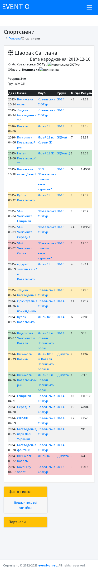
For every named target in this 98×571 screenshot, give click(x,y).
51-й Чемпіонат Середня (24, 232)
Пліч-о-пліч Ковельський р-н (27, 380)
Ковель (22, 126)
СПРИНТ (23, 418)
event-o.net (47, 565)
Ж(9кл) (62, 137)
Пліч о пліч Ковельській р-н (26, 142)
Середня (23, 407)
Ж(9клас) (63, 153)
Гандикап (24, 396)
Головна (15, 38)
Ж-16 (60, 110)
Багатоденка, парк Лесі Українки (27, 434)
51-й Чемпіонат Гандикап (24, 216)
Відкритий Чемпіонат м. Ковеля (26, 338)
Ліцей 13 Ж (46, 153)
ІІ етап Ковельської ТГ (26, 158)
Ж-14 (60, 99)
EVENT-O (16, 6)
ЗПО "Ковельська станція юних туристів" (47, 179)
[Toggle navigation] (89, 7)
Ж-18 (60, 126)
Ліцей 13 (44, 126)
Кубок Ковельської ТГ (26, 200)
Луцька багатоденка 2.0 (26, 115)
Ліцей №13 (46, 317)
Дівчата (63, 354)
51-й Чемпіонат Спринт (24, 248)
